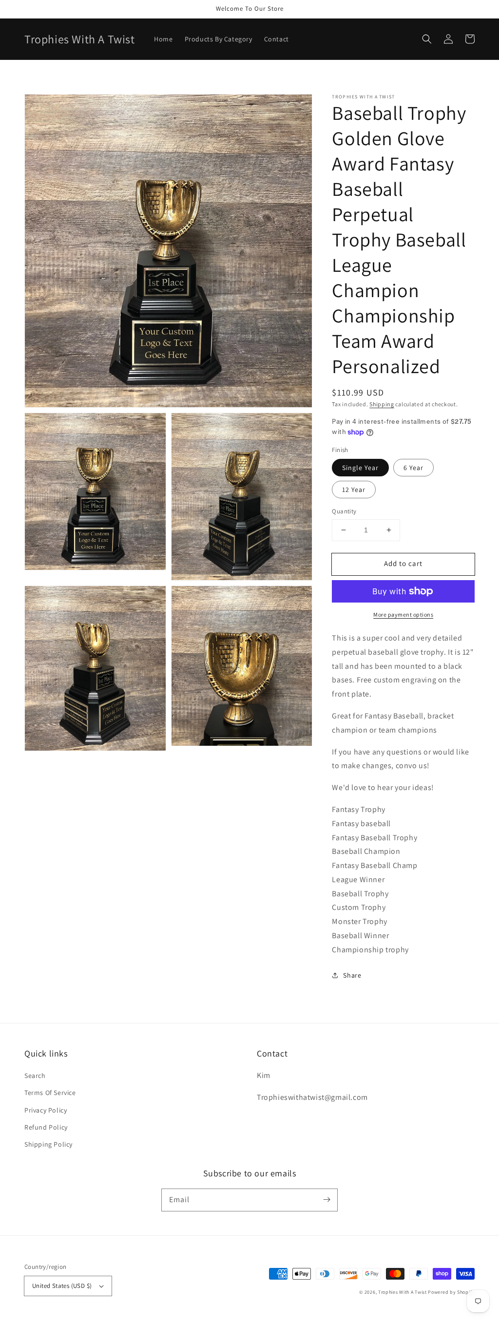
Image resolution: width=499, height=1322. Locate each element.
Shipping (381, 404)
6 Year (413, 467)
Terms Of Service (50, 1092)
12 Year (353, 489)
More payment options (403, 614)
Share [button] (352, 975)
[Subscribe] (326, 1199)
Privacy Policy (45, 1110)
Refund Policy (46, 1127)
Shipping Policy (48, 1144)
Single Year (360, 467)
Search (35, 1075)
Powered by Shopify (451, 1292)
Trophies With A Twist (402, 1292)
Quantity (344, 511)
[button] (427, 39)
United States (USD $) (62, 1286)
